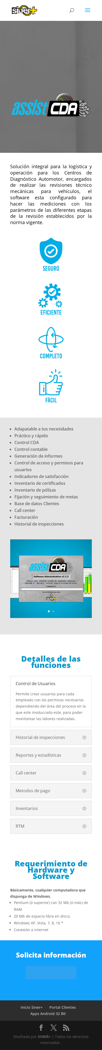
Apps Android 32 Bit (48, 1013)
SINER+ (44, 1036)
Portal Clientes (62, 1007)
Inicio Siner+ (32, 1007)
